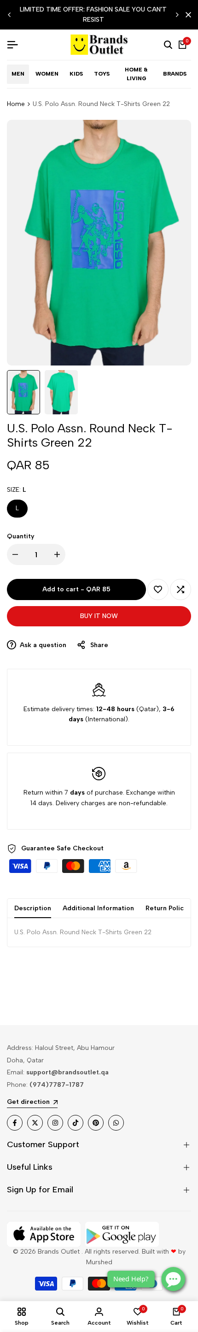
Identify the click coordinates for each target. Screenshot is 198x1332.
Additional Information (98, 908)
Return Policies (169, 908)
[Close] (186, 14)
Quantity (21, 536)
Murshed (99, 1262)
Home (16, 104)
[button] (158, 589)
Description (32, 908)
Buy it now (99, 616)
